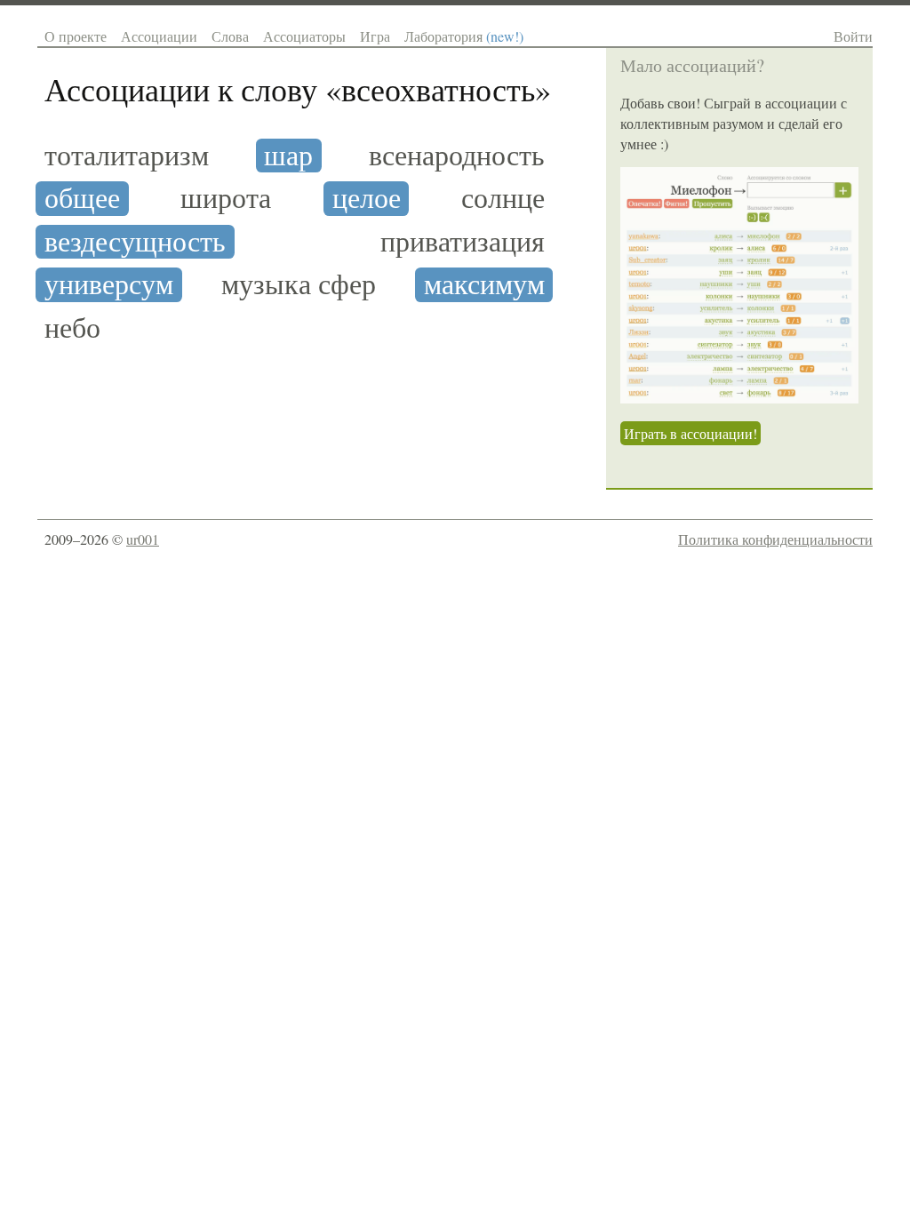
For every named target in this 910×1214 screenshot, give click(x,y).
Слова (230, 36)
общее (82, 198)
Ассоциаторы (304, 36)
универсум (108, 284)
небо (72, 328)
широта (225, 198)
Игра (375, 36)
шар (288, 155)
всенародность (457, 155)
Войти (853, 36)
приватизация (462, 242)
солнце (503, 198)
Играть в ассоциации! (690, 433)
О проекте (75, 36)
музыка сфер (298, 284)
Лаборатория (463, 36)
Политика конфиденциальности (775, 539)
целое (366, 198)
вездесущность (135, 242)
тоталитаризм (126, 155)
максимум (484, 284)
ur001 (142, 539)
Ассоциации (159, 36)
